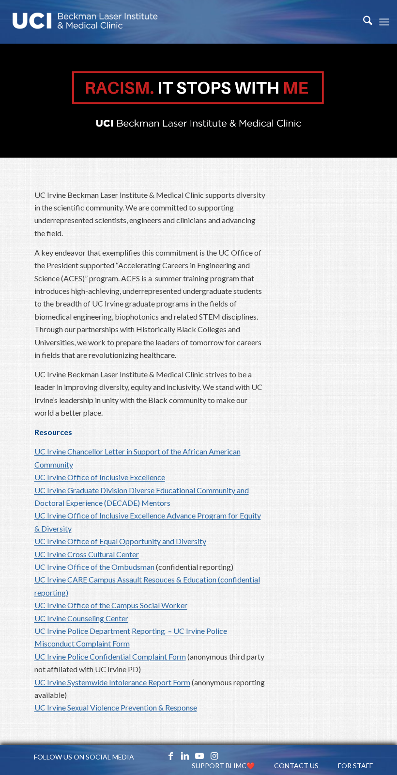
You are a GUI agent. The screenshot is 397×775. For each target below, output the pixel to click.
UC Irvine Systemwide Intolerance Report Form (112, 682)
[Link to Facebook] (170, 755)
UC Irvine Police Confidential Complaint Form (110, 656)
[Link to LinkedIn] (185, 755)
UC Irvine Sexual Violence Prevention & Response (115, 707)
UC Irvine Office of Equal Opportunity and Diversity (120, 541)
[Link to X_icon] (156, 755)
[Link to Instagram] (214, 755)
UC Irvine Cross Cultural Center (86, 554)
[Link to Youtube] (199, 755)
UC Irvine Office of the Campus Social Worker (110, 605)
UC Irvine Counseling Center (81, 618)
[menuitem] (362, 22)
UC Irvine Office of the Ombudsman (94, 566)
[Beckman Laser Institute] (85, 22)
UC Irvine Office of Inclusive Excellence (99, 477)
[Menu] (384, 22)
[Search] (362, 22)
